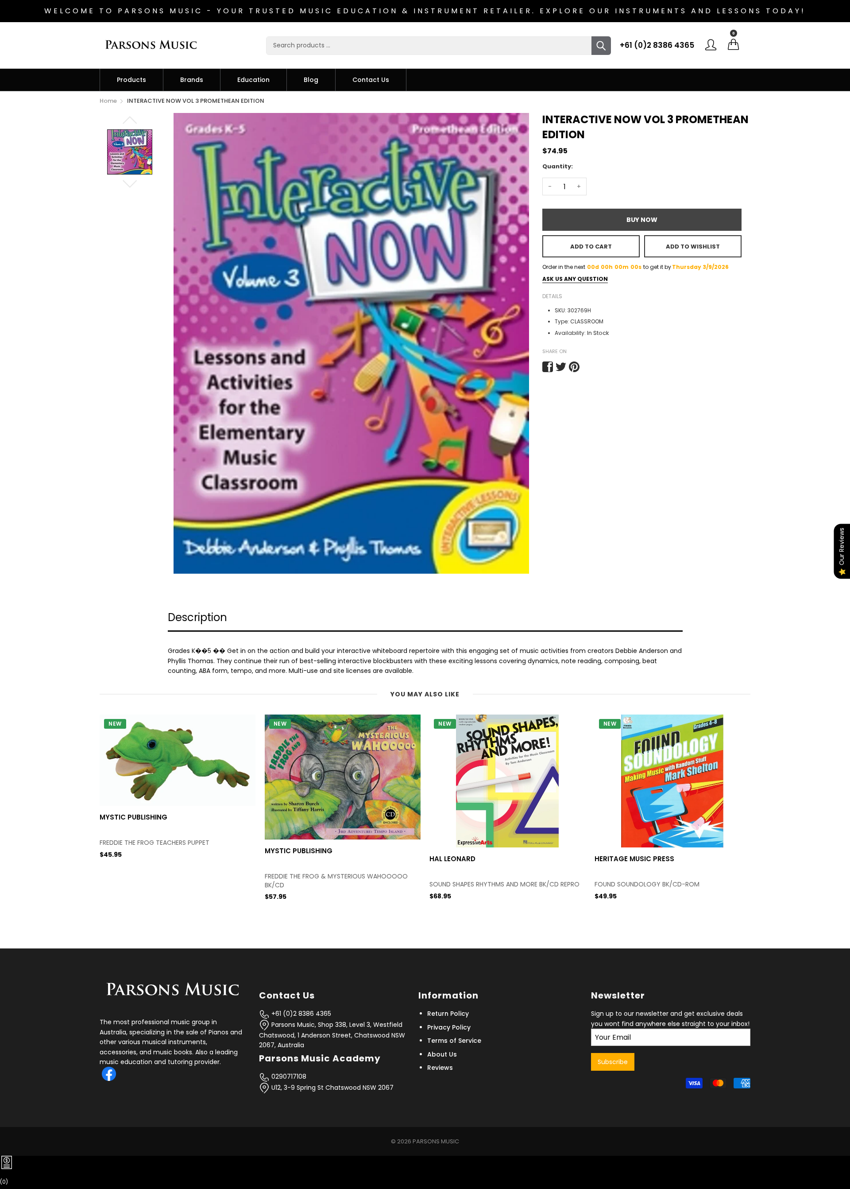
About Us (442, 1054)
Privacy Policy (449, 1027)
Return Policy (448, 1013)
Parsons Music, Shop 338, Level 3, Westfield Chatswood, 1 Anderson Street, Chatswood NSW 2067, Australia (332, 1035)
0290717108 (288, 1076)
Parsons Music (436, 1141)
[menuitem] (131, 80)
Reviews (440, 1067)
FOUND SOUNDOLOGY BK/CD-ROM (647, 884)
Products (131, 79)
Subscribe (613, 1061)
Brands (191, 79)
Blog (311, 79)
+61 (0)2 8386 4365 (657, 45)
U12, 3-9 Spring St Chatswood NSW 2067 (332, 1087)
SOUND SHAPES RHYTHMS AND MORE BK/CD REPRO (504, 884)
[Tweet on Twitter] (561, 366)
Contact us (370, 79)
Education (253, 79)
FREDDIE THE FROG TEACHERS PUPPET (154, 843)
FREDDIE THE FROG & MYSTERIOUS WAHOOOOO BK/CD (336, 881)
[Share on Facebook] (547, 366)
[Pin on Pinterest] (574, 366)
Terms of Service (454, 1040)
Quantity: (557, 166)
